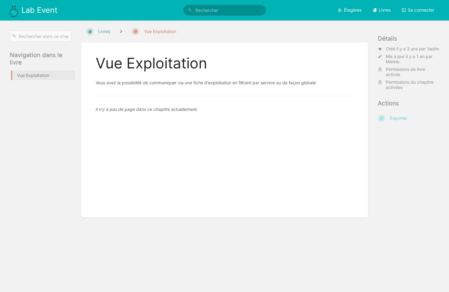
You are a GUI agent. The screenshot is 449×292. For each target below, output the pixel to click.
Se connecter (421, 10)
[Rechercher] (190, 10)
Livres (385, 10)
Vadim (433, 48)
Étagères (353, 10)
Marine (392, 61)
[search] (224, 10)
